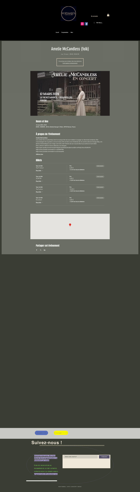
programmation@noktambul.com (46, 474)
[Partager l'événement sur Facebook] (36, 250)
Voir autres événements (70, 63)
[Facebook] (86, 23)
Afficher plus (39, 154)
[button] (108, 14)
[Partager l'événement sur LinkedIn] (44, 250)
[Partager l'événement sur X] (40, 250)
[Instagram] (82, 23)
